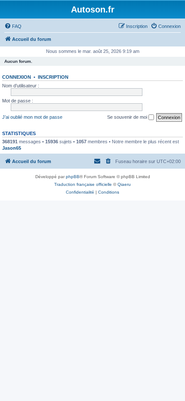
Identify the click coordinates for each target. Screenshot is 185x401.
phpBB (73, 176)
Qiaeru (124, 184)
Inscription (53, 77)
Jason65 (11, 148)
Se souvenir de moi (127, 117)
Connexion (16, 77)
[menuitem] (13, 26)
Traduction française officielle (83, 184)
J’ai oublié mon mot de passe (32, 117)
